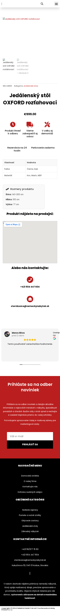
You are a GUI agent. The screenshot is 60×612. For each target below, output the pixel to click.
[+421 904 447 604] (30, 279)
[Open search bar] (42, 4)
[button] (56, 3)
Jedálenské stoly (30, 86)
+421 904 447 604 (30, 286)
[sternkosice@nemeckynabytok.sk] (30, 299)
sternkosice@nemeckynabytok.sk (30, 306)
